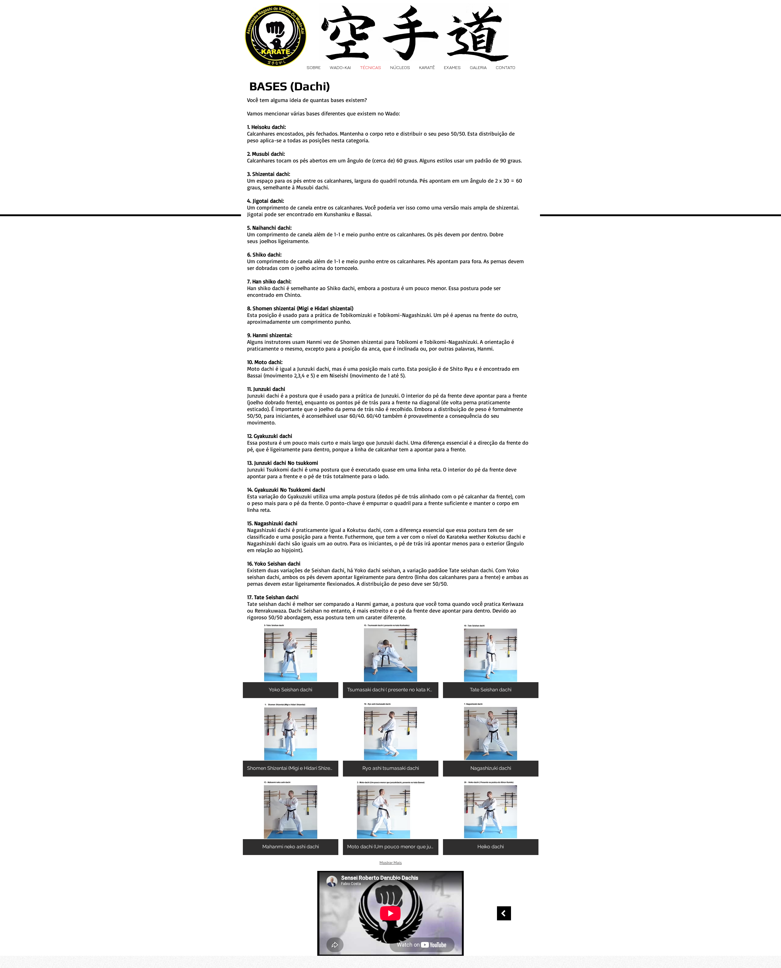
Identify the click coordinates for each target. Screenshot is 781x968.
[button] (290, 661)
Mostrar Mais (391, 863)
